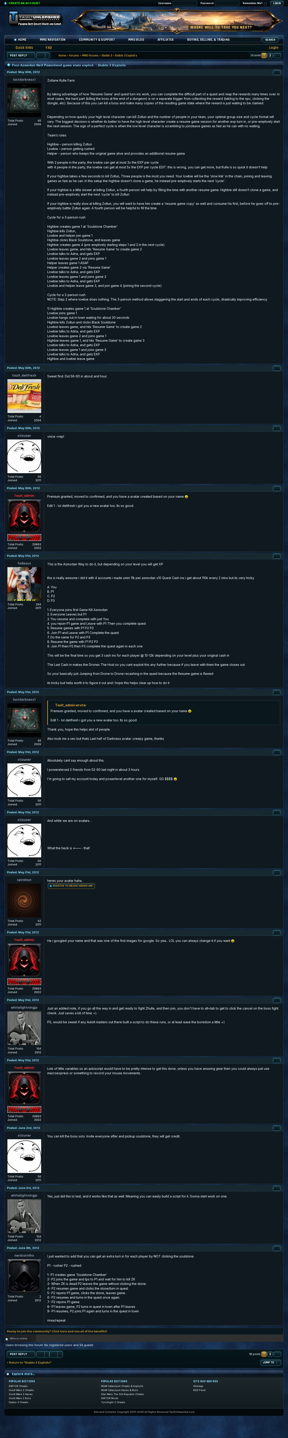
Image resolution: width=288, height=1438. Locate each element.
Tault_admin (24, 495)
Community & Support (97, 40)
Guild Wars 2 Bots (20, 1398)
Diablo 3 (107, 55)
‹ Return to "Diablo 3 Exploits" (29, 1362)
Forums (74, 55)
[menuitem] (46, 48)
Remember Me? (253, 3)
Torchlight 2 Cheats (113, 1402)
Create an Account (24, 3)
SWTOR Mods (109, 1398)
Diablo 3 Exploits (126, 55)
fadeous (24, 563)
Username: (165, 3)
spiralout (24, 880)
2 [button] (270, 55)
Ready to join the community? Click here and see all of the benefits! (57, 1331)
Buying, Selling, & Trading (208, 40)
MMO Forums (90, 55)
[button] (277, 55)
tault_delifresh (24, 375)
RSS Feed (199, 1390)
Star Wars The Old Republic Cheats (122, 1394)
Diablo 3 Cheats (18, 1402)
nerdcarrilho (24, 1255)
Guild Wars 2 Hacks (21, 1394)
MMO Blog (136, 40)
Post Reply (18, 56)
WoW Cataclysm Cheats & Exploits (122, 1386)
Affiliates (166, 40)
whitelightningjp (24, 1007)
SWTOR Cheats (18, 1386)
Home (22, 40)
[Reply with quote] (276, 72)
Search (270, 40)
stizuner (24, 435)
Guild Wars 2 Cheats (21, 1390)
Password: (207, 3)
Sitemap (198, 1386)
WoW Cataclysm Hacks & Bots (119, 1390)
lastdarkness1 (24, 79)
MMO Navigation (53, 40)
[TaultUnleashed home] (38, 19)
